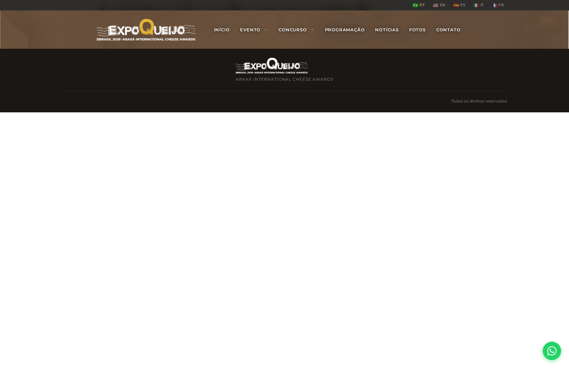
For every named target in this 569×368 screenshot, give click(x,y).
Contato (448, 29)
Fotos (417, 29)
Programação (345, 29)
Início (222, 29)
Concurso (293, 29)
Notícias (386, 29)
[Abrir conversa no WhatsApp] (552, 351)
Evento (250, 29)
